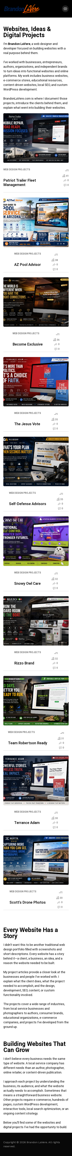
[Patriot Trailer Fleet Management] (36, 138)
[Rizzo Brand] (36, 621)
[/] (65, 8)
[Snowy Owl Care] (36, 541)
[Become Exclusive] (36, 302)
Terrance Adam (27, 822)
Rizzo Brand (24, 663)
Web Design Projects (16, 169)
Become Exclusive (28, 344)
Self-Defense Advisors (27, 504)
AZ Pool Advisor (27, 264)
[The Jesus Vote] (36, 381)
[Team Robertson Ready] (36, 700)
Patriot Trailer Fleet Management (19, 183)
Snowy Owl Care (27, 583)
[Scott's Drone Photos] (36, 860)
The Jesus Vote (27, 424)
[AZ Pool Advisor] (36, 222)
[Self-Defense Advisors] (36, 461)
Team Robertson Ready (27, 743)
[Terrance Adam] (36, 780)
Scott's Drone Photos (28, 902)
